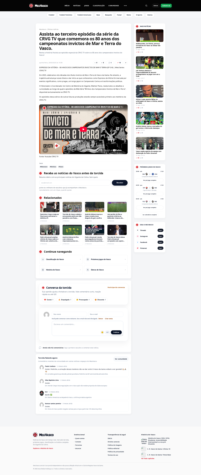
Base (98, 15)
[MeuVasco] (38, 6)
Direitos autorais (114, 442)
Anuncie (78, 448)
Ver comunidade (121, 359)
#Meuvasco (43, 167)
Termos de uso (113, 455)
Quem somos (79, 438)
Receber (120, 183)
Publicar (116, 332)
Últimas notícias (53, 29)
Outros (149, 15)
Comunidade (113, 6)
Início (67, 6)
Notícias (77, 6)
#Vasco (61, 167)
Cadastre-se (166, 6)
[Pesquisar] (146, 5)
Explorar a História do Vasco (43, 448)
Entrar (156, 6)
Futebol (51, 15)
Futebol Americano (84, 15)
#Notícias (53, 167)
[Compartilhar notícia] (126, 63)
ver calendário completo (150, 214)
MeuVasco (42, 29)
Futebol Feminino (65, 15)
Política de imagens (115, 445)
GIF (107, 332)
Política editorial (113, 448)
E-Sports (139, 15)
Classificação (99, 6)
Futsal (119, 15)
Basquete (108, 15)
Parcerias (78, 445)
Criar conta (109, 319)
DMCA (110, 438)
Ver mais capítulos (147, 458)
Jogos (86, 6)
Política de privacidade (116, 452)
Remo (129, 15)
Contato (78, 442)
